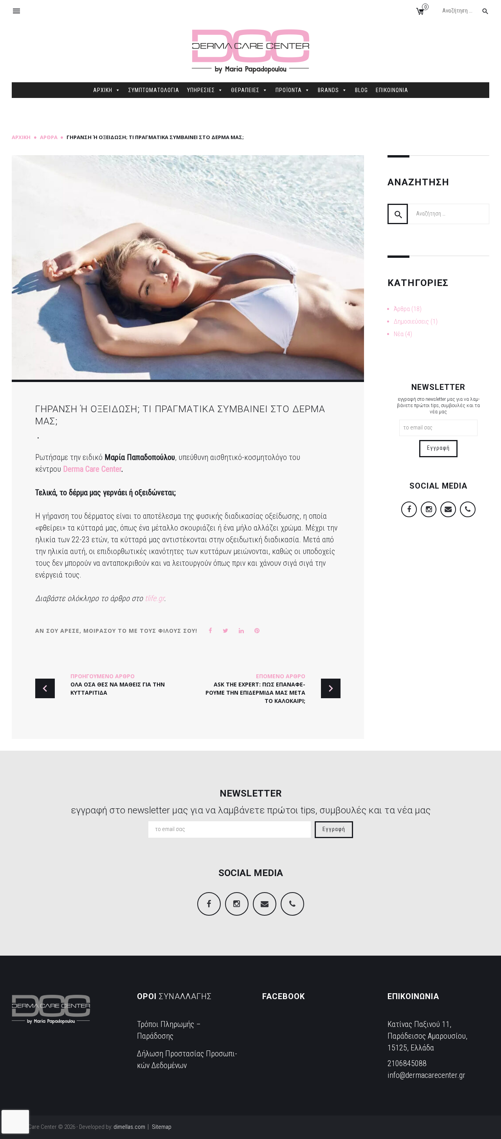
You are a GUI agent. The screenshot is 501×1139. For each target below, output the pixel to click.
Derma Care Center (92, 469)
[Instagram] (450, 58)
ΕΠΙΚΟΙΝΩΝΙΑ (392, 90)
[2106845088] (482, 58)
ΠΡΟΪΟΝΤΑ (289, 90)
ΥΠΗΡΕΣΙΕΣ (201, 90)
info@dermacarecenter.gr (426, 1075)
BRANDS (328, 90)
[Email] (466, 58)
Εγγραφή (438, 448)
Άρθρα (49, 137)
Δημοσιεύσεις (411, 321)
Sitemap (161, 1126)
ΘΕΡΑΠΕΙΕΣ (245, 90)
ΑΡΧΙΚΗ (102, 90)
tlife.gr (154, 598)
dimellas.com (129, 1126)
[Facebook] (434, 58)
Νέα (399, 334)
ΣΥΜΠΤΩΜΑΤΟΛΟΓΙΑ (153, 90)
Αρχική (21, 137)
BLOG (361, 90)
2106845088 (407, 1063)
